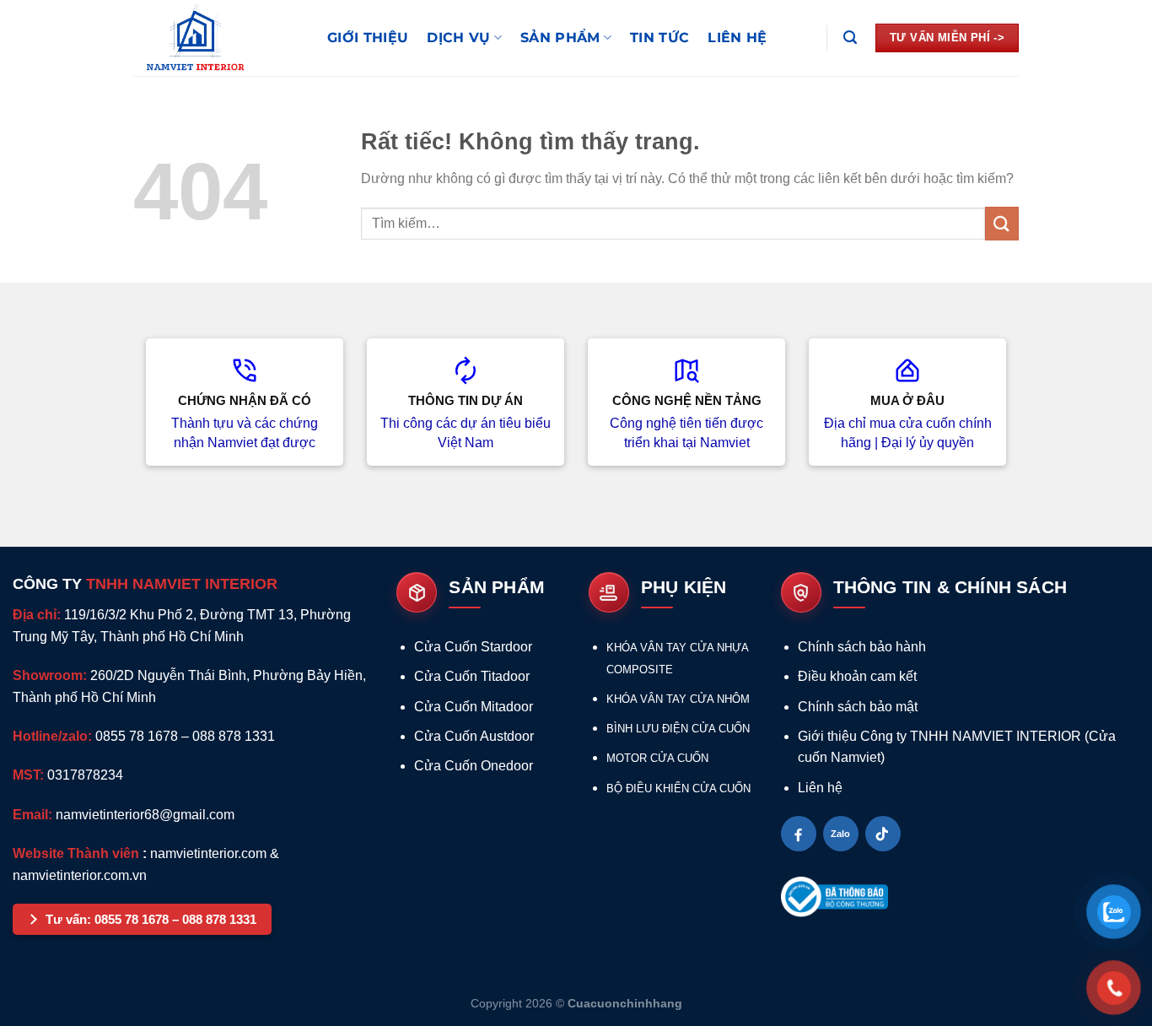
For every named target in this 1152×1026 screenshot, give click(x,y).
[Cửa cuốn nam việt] (217, 38)
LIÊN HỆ (737, 38)
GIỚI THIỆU (367, 38)
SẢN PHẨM (560, 38)
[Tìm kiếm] (850, 37)
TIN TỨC (659, 38)
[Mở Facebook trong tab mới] (798, 833)
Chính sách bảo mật (858, 706)
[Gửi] (1002, 223)
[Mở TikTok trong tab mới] (883, 833)
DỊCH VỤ (458, 38)
